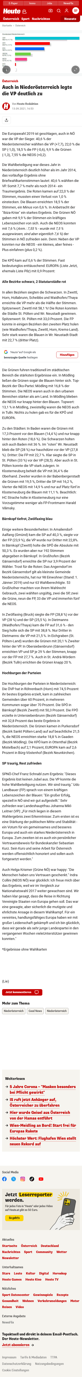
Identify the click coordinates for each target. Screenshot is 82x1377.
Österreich (11, 19)
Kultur (30, 1273)
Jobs (49, 3)
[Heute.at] (12, 10)
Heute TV (52, 1280)
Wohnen (28, 1301)
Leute (18, 1273)
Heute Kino (33, 1280)
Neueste (70, 19)
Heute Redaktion (27, 104)
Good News (35, 1011)
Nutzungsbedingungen (49, 1364)
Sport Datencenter (15, 1295)
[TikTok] (32, 1179)
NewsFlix (68, 3)
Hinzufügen (67, 355)
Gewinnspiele (43, 1295)
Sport (25, 19)
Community (44, 1252)
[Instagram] (22, 1179)
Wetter (61, 1252)
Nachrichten (11, 1252)
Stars (6, 1273)
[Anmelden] (66, 10)
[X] (13, 1179)
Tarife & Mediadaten (33, 1357)
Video (20, 1307)
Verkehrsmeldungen (52, 1301)
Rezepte (62, 1295)
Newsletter (10, 1258)
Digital (44, 1273)
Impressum (9, 1357)
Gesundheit (10, 1301)
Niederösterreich (14, 1011)
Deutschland (50, 1246)
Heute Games (12, 1280)
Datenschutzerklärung (16, 1364)
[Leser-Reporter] (50, 10)
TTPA (53, 1357)
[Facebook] (4, 1179)
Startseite (7, 25)
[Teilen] (6, 120)
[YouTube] (41, 1179)
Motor (74, 1301)
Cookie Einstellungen (15, 1370)
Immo (32, 3)
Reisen (7, 1307)
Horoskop (60, 1273)
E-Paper (13, 3)
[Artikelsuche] (58, 10)
